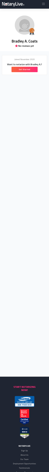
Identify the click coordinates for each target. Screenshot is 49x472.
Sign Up (24, 450)
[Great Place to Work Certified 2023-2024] (24, 417)
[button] (43, 4)
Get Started (24, 69)
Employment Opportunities (24, 463)
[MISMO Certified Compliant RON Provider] (24, 401)
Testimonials (24, 468)
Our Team (24, 459)
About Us (24, 455)
